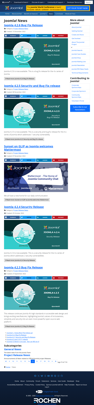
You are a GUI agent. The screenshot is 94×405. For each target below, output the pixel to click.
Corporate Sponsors (79, 91)
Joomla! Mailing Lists (79, 62)
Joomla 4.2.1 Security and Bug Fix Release (21, 337)
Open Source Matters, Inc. (45, 396)
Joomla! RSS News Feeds (80, 69)
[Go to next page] (52, 361)
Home (7, 14)
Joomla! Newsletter (78, 65)
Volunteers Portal (78, 101)
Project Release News (20, 29)
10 (13, 361)
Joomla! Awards (77, 50)
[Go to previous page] (9, 361)
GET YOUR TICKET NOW (77, 8)
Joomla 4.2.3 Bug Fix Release (23, 267)
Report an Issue (81, 385)
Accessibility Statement (15, 385)
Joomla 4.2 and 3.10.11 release (17, 339)
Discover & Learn (38, 2)
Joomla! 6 (43, 14)
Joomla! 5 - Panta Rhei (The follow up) (20, 333)
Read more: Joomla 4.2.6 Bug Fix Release (20, 79)
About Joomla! (17, 14)
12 (21, 361)
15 (33, 361)
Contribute (59, 14)
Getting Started (77, 31)
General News (12, 349)
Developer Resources (74, 2)
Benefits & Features (31, 14)
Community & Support (56, 2)
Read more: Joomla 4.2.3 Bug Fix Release (20, 326)
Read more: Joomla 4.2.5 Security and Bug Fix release (24, 139)
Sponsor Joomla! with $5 (54, 385)
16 (37, 361)
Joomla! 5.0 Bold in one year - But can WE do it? (23, 342)
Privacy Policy (29, 385)
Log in (47, 387)
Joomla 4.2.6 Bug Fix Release (23, 25)
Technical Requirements (80, 73)
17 (40, 361)
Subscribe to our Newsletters (80, 108)
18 (44, 361)
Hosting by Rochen (47, 404)
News (51, 14)
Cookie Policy (40, 385)
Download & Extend (21, 2)
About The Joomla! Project (78, 43)
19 (48, 361)
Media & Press (70, 14)
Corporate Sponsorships (76, 86)
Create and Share (78, 35)
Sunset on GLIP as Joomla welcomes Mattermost (28, 148)
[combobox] (89, 2)
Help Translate (69, 385)
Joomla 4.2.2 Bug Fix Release (16, 335)
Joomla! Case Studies (79, 54)
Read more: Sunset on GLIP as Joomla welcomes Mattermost (27, 200)
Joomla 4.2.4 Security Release (24, 207)
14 (29, 361)
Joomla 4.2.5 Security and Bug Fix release (32, 86)
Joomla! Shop (76, 58)
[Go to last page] (56, 361)
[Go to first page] (6, 361)
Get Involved (76, 38)
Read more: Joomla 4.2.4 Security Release (20, 260)
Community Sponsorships (76, 96)
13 (25, 361)
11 (17, 361)
